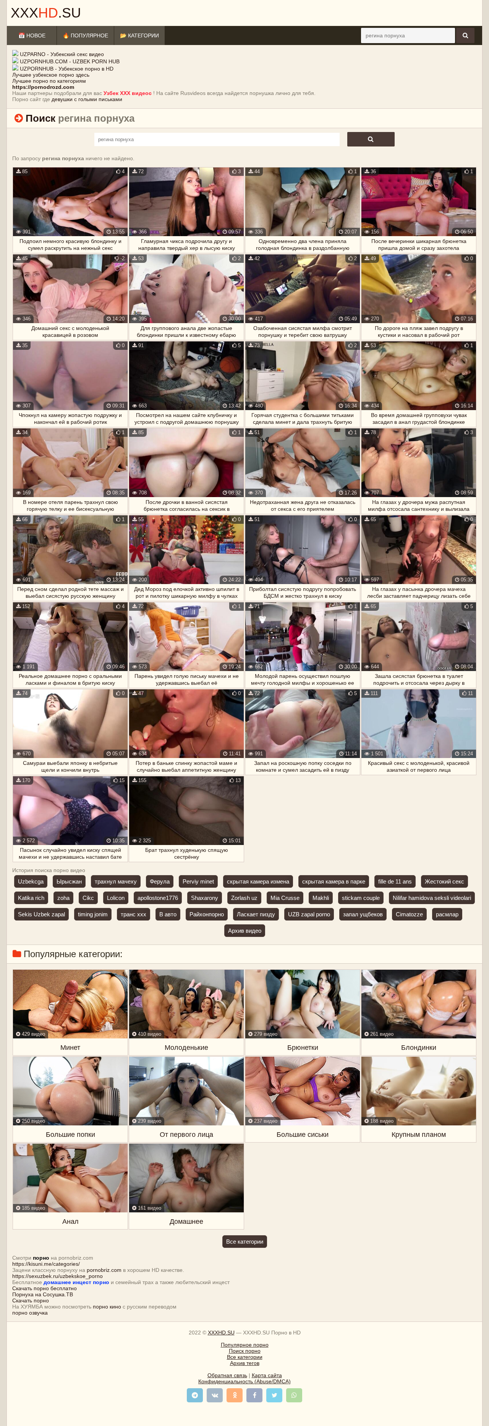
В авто (167, 914)
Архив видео (244, 930)
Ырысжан (69, 881)
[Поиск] (465, 35)
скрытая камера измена (258, 881)
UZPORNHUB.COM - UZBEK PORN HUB (70, 61)
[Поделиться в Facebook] (254, 1395)
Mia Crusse (285, 898)
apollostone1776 (158, 898)
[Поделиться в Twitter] (274, 1395)
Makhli (321, 898)
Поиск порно (245, 1351)
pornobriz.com (104, 1270)
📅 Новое (31, 35)
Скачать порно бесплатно (44, 1288)
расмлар (447, 914)
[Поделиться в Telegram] (195, 1395)
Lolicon (116, 898)
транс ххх (133, 914)
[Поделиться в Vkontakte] (215, 1395)
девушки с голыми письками (87, 99)
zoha (63, 898)
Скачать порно (30, 1300)
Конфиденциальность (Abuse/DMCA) (244, 1381)
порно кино (107, 1307)
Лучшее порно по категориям (49, 81)
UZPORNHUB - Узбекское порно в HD (66, 69)
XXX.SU (46, 13)
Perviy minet (198, 881)
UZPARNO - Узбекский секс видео (62, 54)
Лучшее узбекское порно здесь (50, 75)
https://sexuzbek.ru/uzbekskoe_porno (57, 1276)
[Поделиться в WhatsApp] (294, 1395)
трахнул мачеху (116, 881)
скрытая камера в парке (333, 881)
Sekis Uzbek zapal (41, 914)
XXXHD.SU (221, 1332)
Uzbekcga (31, 881)
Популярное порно (245, 1345)
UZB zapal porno (309, 914)
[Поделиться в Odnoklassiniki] (235, 1395)
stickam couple (361, 898)
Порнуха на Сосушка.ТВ (42, 1294)
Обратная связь (227, 1375)
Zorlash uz (244, 898)
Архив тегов (244, 1363)
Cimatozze (409, 914)
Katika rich (31, 898)
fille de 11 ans (395, 881)
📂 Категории (139, 35)
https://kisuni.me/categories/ (46, 1264)
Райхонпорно (206, 914)
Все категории (244, 1241)
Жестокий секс (444, 881)
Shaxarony (204, 898)
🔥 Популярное (85, 35)
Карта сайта (267, 1375)
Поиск (40, 118)
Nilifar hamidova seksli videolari (432, 898)
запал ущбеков (363, 914)
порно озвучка (30, 1313)
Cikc (88, 898)
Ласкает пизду (256, 914)
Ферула (160, 881)
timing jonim (93, 914)
